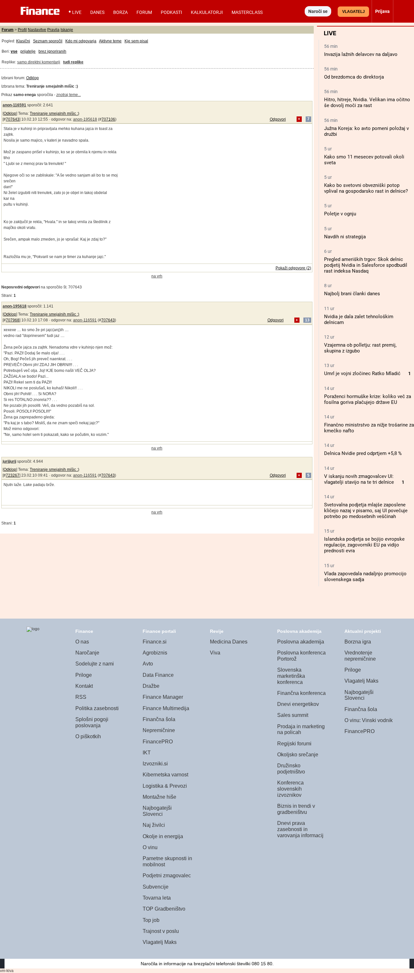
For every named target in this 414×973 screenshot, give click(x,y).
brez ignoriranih (52, 51)
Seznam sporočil (47, 41)
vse (14, 51)
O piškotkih (88, 736)
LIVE (77, 12)
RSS (80, 697)
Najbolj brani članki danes (352, 294)
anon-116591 (14, 105)
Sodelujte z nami (94, 663)
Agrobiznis (155, 652)
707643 (12, 119)
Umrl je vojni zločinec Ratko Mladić (362, 373)
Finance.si (155, 641)
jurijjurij (9, 461)
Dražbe (151, 686)
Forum (144, 12)
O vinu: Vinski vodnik (368, 720)
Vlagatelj (353, 11)
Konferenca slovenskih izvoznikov (290, 788)
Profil (22, 29)
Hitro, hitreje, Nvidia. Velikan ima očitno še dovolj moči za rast (367, 102)
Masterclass (247, 12)
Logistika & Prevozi (165, 786)
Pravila (53, 29)
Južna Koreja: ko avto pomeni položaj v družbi (366, 131)
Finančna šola (159, 719)
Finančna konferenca (301, 693)
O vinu (150, 847)
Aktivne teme (110, 41)
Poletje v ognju (340, 214)
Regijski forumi (294, 743)
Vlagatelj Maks (160, 942)
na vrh (156, 276)
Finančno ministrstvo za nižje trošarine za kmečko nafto (369, 428)
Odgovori (278, 119)
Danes (97, 12)
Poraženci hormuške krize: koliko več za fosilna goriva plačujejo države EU (367, 399)
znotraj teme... (68, 94)
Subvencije (156, 887)
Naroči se (318, 11)
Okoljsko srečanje (297, 754)
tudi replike (73, 62)
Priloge (83, 675)
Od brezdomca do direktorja (354, 77)
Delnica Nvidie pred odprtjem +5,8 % (363, 453)
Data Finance (158, 675)
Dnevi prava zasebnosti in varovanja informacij (300, 829)
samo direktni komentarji (38, 62)
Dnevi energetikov (298, 704)
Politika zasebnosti (97, 708)
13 (307, 320)
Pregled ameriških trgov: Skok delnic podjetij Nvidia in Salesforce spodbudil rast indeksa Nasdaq (365, 265)
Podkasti (171, 12)
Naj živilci (154, 825)
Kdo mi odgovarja (80, 41)
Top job (151, 920)
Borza (120, 12)
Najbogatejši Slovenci (157, 811)
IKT (147, 752)
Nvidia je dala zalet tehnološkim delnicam (358, 319)
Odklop (32, 78)
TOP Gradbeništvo (164, 909)
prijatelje (28, 51)
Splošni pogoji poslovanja (91, 722)
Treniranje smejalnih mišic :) (54, 113)
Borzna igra (357, 641)
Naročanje (87, 652)
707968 (12, 320)
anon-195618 (85, 119)
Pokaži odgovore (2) (293, 268)
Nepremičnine (159, 730)
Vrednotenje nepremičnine (360, 656)
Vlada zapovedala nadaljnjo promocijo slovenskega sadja (365, 576)
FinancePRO (158, 741)
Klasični (23, 41)
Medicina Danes (228, 641)
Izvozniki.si (155, 763)
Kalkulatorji (207, 12)
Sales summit (292, 715)
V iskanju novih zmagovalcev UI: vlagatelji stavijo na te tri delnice (359, 479)
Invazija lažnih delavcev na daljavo (361, 54)
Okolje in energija (163, 836)
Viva (215, 652)
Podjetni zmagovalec (167, 875)
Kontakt (84, 686)
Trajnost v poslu (161, 931)
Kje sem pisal (136, 41)
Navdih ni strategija (345, 237)
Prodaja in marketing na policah (301, 729)
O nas (82, 641)
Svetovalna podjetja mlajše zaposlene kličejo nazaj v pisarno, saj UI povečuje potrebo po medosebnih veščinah (366, 510)
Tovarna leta (157, 898)
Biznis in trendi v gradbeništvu (296, 809)
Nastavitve (37, 29)
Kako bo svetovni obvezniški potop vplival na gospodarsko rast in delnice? (366, 188)
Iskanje (66, 29)
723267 (12, 475)
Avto (148, 663)
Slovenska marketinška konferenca (291, 676)
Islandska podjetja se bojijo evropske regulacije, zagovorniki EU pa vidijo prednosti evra (364, 545)
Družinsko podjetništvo (291, 768)
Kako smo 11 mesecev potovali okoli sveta (364, 160)
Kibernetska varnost (165, 774)
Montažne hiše (159, 797)
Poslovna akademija (300, 641)
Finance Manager (163, 697)
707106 (108, 119)
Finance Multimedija (166, 708)
